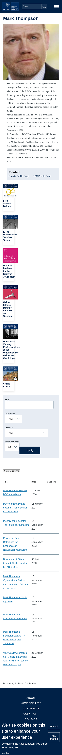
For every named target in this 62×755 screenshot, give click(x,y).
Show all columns (11, 471)
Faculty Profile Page (19, 176)
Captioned (10, 414)
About (31, 697)
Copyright (31, 713)
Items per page (12, 442)
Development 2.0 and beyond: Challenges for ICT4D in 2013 (15, 508)
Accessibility (31, 703)
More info (5, 753)
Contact (31, 719)
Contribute (31, 708)
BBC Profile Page (42, 176)
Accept (54, 726)
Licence (9, 428)
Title (7, 400)
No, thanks (54, 737)
